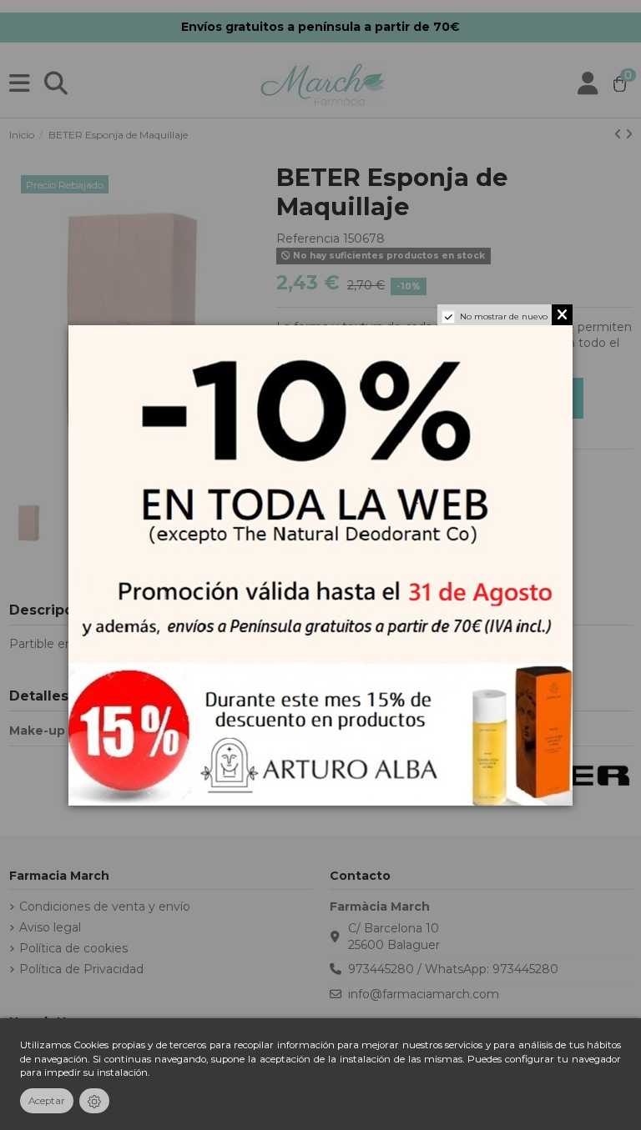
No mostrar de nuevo (504, 316)
